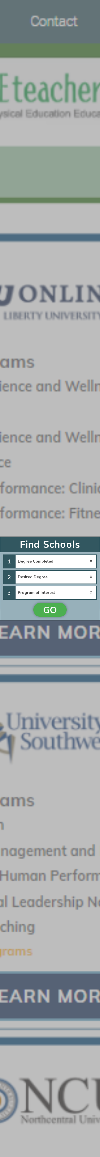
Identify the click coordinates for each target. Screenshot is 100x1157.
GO (50, 609)
